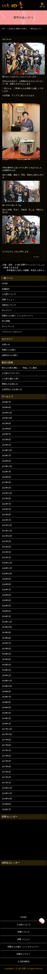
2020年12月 (7, 563)
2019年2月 (6, 670)
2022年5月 (6, 509)
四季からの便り (21, 29)
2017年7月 (6, 750)
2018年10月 (7, 686)
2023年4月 (6, 482)
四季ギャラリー (24, 954)
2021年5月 (6, 541)
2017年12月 (7, 729)
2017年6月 (6, 756)
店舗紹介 (6, 289)
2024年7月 (6, 455)
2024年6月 (6, 461)
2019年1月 (6, 675)
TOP (3, 29)
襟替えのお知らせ (10, 384)
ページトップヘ (41, 921)
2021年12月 (7, 525)
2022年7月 (6, 504)
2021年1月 (6, 557)
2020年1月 (6, 616)
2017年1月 (6, 783)
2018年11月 (7, 681)
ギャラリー (7, 310)
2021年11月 (7, 531)
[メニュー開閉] (42, 4)
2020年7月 (6, 590)
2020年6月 (6, 595)
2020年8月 (6, 584)
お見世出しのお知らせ (12, 389)
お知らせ (12, 29)
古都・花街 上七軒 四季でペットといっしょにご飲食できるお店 (23, 266)
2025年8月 (6, 429)
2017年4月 (6, 766)
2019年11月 (7, 622)
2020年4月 (6, 600)
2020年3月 (6, 606)
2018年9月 (6, 691)
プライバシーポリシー (12, 332)
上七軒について (9, 294)
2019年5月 (6, 654)
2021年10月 (7, 536)
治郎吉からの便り (10, 355)
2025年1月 (6, 445)
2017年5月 (6, 761)
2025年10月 (7, 418)
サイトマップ (8, 326)
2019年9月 (6, 632)
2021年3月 (6, 552)
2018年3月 (6, 713)
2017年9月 (6, 740)
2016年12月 (7, 788)
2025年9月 (6, 423)
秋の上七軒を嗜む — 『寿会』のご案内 (19, 368)
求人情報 (6, 321)
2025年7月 (6, 434)
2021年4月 (6, 547)
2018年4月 (6, 707)
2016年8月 (6, 804)
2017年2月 (6, 777)
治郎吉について (9, 305)
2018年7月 (6, 697)
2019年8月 (6, 638)
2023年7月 (6, 472)
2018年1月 (6, 724)
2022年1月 (6, 520)
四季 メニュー (8, 300)
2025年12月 (7, 413)
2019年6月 (6, 649)
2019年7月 (6, 643)
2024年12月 (7, 450)
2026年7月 (6, 402)
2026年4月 (6, 407)
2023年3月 (6, 488)
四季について (24, 932)
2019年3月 (6, 665)
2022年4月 (6, 514)
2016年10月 (7, 799)
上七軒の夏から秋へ (11, 379)
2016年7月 (6, 809)
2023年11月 (7, 466)
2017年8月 (6, 745)
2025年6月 (6, 439)
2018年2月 (6, 718)
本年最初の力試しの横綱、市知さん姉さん (26, 270)
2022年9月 (6, 498)
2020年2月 (6, 611)
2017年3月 (6, 772)
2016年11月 (7, 793)
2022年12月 (7, 493)
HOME (5, 283)
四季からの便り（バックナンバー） (18, 316)
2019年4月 (6, 659)
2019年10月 (7, 627)
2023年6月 (6, 477)
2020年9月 (6, 579)
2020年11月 (7, 568)
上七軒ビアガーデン (11, 373)
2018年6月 (6, 702)
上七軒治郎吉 (24, 961)
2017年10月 (7, 734)
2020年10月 (7, 574)
